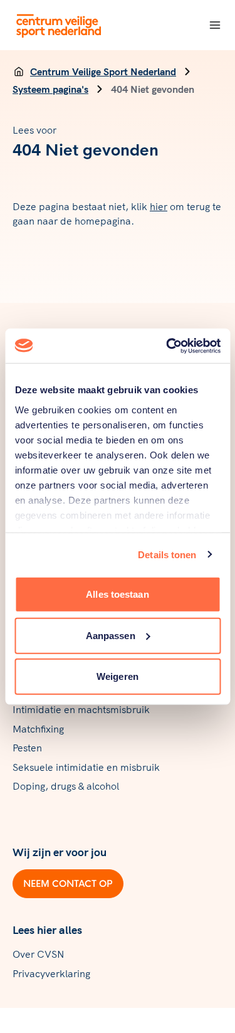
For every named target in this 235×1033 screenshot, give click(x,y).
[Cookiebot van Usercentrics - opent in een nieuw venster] (167, 345)
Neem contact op (68, 883)
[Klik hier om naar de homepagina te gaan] (59, 25)
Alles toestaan (117, 594)
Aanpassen (110, 635)
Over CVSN (39, 954)
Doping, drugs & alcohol (66, 786)
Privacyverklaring (51, 973)
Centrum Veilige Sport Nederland (103, 71)
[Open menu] (214, 25)
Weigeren (117, 676)
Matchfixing (38, 729)
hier (158, 206)
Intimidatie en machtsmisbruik (81, 709)
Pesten (27, 747)
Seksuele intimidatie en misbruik (86, 767)
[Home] (19, 71)
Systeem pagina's (50, 89)
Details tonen (167, 554)
